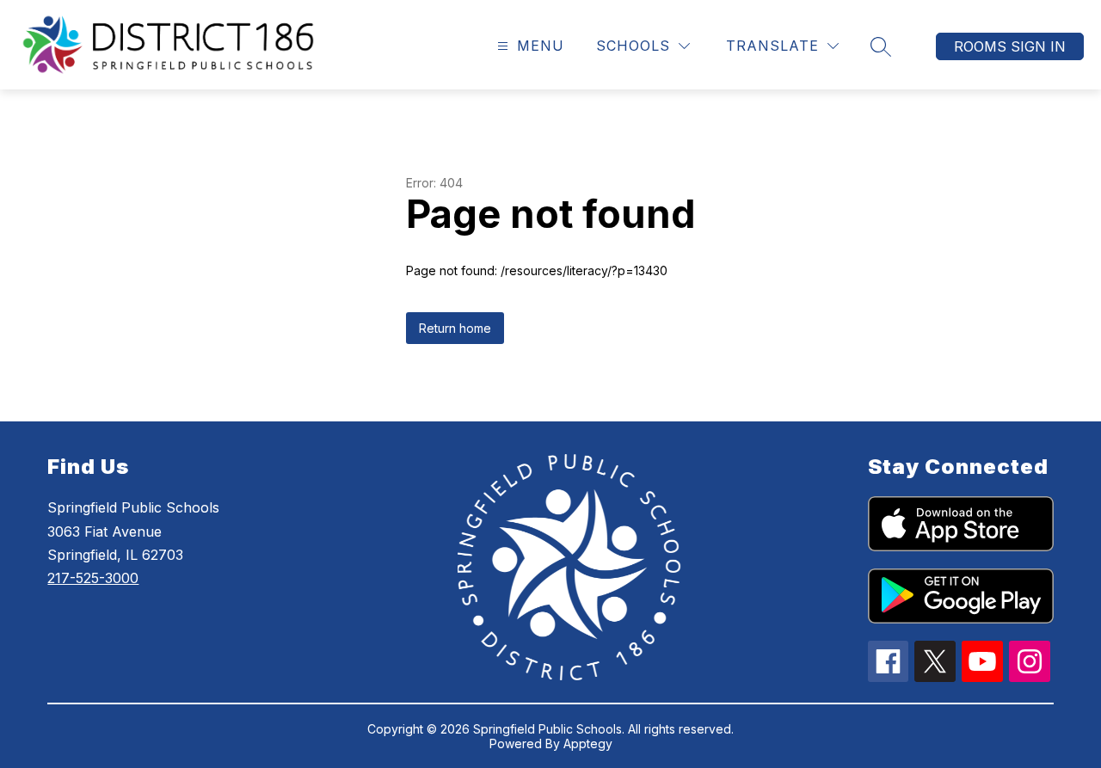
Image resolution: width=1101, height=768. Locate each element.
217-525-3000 (92, 578)
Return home (455, 328)
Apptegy (587, 743)
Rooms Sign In (1010, 46)
